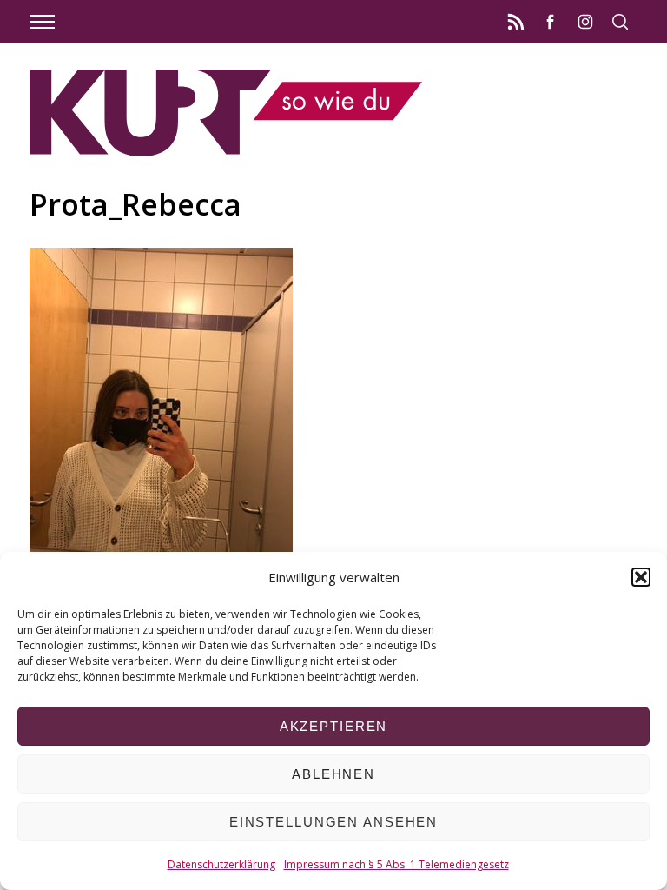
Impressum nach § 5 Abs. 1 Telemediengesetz (396, 864)
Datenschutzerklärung (221, 864)
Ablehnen (333, 774)
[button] (641, 577)
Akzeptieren (334, 726)
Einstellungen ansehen (333, 821)
